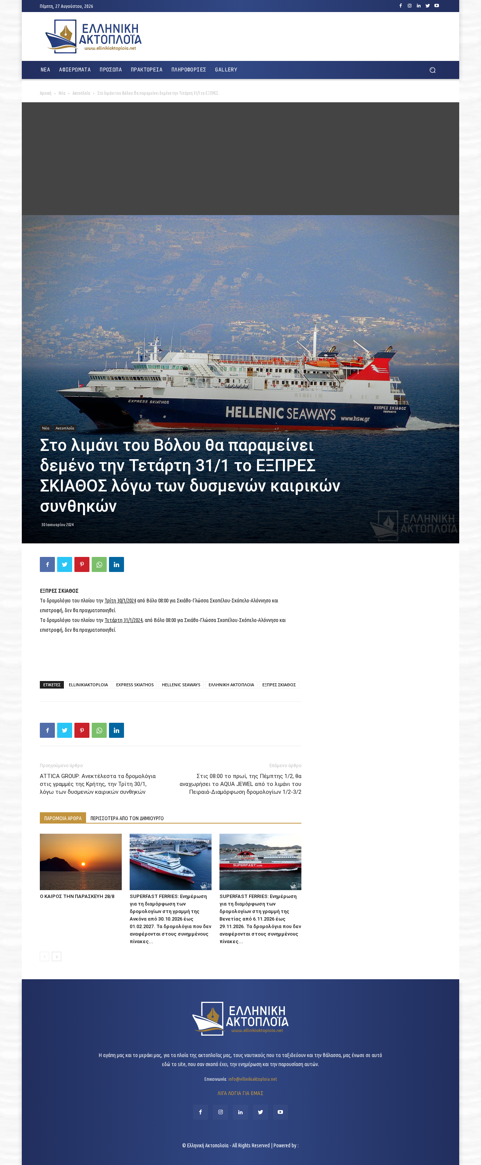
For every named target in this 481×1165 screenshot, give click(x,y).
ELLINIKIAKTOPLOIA (88, 684)
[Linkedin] (418, 6)
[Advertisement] (240, 158)
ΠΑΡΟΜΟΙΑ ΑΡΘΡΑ (63, 818)
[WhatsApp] (99, 564)
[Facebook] (400, 6)
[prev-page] (44, 956)
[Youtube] (436, 6)
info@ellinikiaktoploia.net (252, 1079)
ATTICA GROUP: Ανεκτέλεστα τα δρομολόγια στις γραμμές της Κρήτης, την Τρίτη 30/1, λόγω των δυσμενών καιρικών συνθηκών (98, 784)
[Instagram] (409, 6)
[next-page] (56, 956)
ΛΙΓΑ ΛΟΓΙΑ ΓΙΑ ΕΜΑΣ (240, 1093)
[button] (432, 70)
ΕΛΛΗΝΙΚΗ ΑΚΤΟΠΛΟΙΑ (231, 684)
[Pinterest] (81, 564)
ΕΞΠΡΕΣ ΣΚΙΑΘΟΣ (279, 684)
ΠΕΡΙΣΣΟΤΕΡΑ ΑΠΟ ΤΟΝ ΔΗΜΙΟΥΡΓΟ (127, 818)
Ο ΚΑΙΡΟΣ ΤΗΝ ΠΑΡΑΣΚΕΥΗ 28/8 (77, 896)
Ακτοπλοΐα (81, 93)
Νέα (62, 93)
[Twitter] (427, 6)
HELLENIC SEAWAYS (181, 684)
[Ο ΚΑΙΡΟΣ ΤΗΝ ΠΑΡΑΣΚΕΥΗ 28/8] (81, 862)
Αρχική (45, 93)
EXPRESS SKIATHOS (135, 684)
